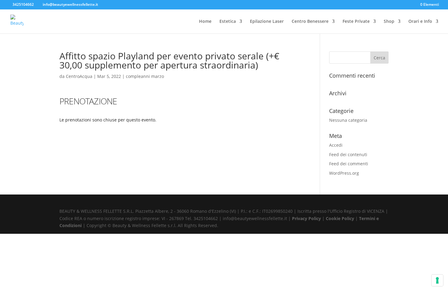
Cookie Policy (340, 218)
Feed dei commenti (348, 164)
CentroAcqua (79, 76)
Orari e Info (420, 21)
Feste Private (356, 21)
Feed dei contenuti (348, 154)
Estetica (227, 21)
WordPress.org (344, 173)
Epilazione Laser (267, 21)
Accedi (336, 145)
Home (205, 21)
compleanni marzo (145, 76)
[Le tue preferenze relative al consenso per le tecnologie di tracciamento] (437, 280)
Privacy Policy (307, 218)
